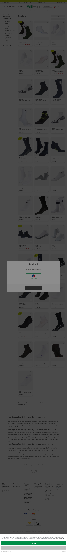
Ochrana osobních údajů (59, 538)
